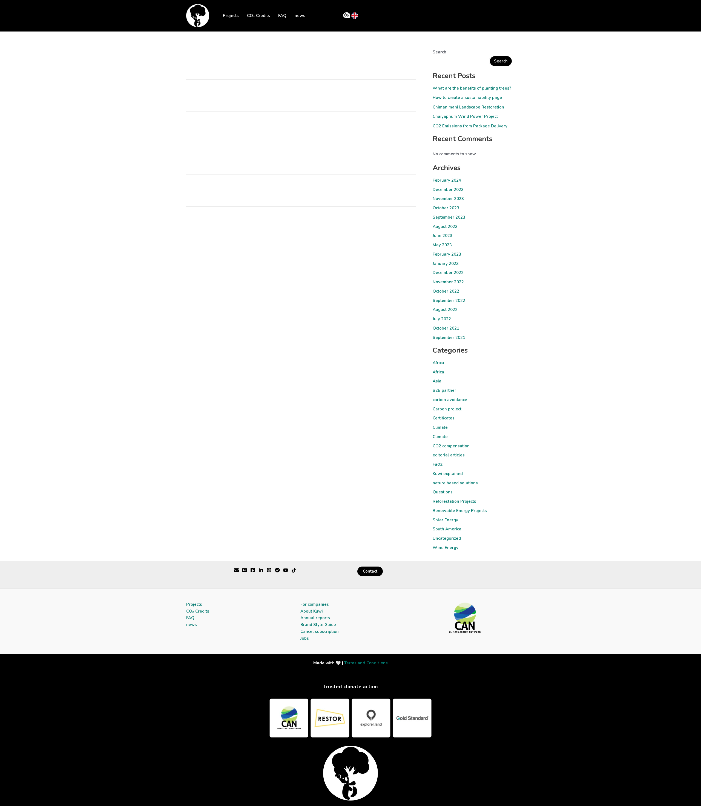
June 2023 (442, 235)
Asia (437, 381)
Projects (231, 15)
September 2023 (449, 217)
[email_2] (293, 570)
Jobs (304, 638)
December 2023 (448, 189)
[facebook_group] (260, 570)
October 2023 (446, 208)
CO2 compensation (451, 446)
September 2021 (449, 337)
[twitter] (236, 570)
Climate (440, 427)
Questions (443, 492)
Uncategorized (447, 538)
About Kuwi (311, 611)
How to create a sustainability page (467, 97)
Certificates (444, 418)
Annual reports (315, 618)
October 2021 (446, 328)
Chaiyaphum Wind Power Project (465, 116)
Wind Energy (445, 547)
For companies (314, 604)
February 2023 (447, 254)
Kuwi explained (448, 473)
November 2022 (448, 282)
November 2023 (448, 198)
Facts (438, 464)
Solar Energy (445, 520)
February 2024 (447, 180)
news (300, 15)
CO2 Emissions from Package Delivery (470, 126)
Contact (370, 571)
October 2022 (446, 291)
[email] (285, 570)
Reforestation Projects (454, 501)
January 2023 (446, 263)
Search (439, 52)
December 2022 (448, 272)
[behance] (244, 570)
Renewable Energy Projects (460, 510)
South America (447, 529)
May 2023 (442, 245)
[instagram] (269, 570)
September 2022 (449, 300)
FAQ (282, 15)
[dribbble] (277, 570)
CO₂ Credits (258, 15)
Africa (438, 362)
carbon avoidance (450, 399)
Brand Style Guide (318, 624)
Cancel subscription (319, 631)
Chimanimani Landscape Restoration (468, 107)
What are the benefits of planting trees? (472, 88)
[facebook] (252, 570)
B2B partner (444, 390)
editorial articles (449, 455)
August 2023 (445, 226)
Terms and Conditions (366, 663)
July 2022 (442, 319)
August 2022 (445, 309)
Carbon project (447, 409)
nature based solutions (455, 483)
